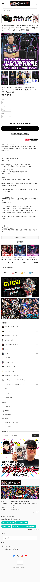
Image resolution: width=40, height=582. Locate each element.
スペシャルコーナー (11, 366)
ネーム (3, 107)
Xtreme (7, 349)
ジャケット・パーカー (11, 335)
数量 (2, 114)
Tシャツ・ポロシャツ (11, 344)
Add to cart (20, 128)
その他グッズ (9, 362)
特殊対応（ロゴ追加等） (12, 375)
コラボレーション (10, 371)
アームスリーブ (9, 331)
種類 (2, 99)
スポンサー (8, 393)
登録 (35, 435)
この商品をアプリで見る (20, 237)
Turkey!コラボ (9, 397)
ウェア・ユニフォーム (11, 327)
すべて (5, 272)
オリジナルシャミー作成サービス (15, 380)
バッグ (7, 353)
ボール (7, 389)
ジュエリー (8, 358)
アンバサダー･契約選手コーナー (14, 384)
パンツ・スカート (10, 340)
